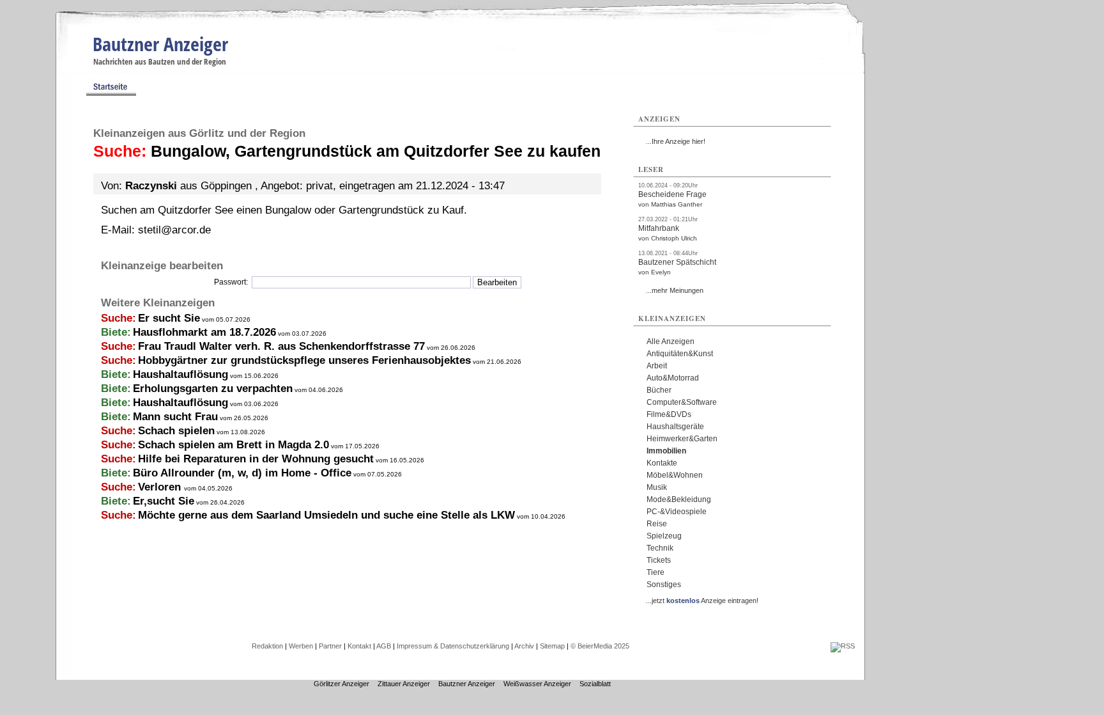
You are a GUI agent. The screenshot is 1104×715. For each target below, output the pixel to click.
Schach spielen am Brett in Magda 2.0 (233, 445)
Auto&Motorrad (673, 378)
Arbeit (657, 366)
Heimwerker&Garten (682, 439)
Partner (330, 646)
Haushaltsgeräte (675, 426)
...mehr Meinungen (674, 290)
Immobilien (666, 451)
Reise (657, 524)
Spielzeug (664, 536)
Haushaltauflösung (180, 374)
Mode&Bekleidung (679, 499)
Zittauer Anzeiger (404, 684)
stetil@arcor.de (174, 230)
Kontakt (359, 646)
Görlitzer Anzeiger (341, 684)
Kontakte (662, 463)
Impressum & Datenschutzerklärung (453, 646)
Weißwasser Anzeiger (537, 684)
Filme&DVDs (669, 414)
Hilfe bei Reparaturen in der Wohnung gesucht (256, 459)
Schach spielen (176, 431)
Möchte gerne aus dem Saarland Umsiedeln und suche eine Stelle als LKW (326, 515)
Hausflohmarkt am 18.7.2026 (204, 332)
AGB (383, 646)
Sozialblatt (595, 684)
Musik (657, 487)
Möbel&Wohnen (675, 475)
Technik (660, 548)
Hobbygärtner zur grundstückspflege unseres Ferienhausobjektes (304, 360)
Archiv (524, 646)
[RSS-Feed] (843, 646)
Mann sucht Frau (175, 417)
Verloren (161, 487)
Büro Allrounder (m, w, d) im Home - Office (242, 473)
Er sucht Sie (169, 318)
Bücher (659, 390)
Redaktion (267, 646)
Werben (301, 646)
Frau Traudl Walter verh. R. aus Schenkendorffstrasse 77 (281, 346)
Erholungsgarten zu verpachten (213, 388)
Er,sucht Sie (163, 501)
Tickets (659, 560)
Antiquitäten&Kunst (680, 353)
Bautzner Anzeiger (160, 44)
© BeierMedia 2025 (600, 646)
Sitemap (552, 646)
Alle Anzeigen (670, 341)
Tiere (655, 572)
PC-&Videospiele (677, 511)
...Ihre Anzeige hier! (675, 141)
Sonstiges (664, 584)
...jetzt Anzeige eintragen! (702, 600)
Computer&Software (682, 402)
